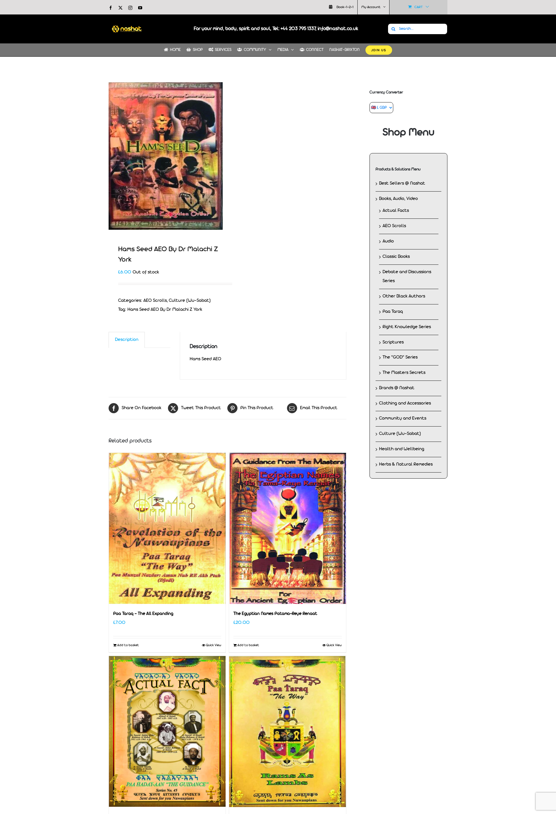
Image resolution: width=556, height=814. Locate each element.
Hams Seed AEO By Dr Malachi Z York (164, 310)
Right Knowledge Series (407, 327)
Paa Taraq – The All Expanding (143, 614)
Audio (388, 241)
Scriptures (393, 342)
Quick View (213, 645)
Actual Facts (396, 211)
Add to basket (128, 645)
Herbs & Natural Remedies (406, 464)
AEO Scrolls (155, 301)
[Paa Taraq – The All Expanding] (167, 528)
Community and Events (402, 418)
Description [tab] (126, 340)
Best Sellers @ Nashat (402, 183)
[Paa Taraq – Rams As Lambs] (287, 731)
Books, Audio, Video (398, 199)
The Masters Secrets (404, 373)
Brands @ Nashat (396, 388)
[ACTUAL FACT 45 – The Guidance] (167, 731)
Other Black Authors (404, 296)
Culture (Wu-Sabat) (190, 301)
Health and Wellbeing (401, 449)
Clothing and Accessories (405, 403)
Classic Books (396, 257)
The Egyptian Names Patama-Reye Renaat (275, 614)
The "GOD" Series (400, 357)
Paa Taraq (393, 312)
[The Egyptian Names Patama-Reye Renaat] (287, 528)
